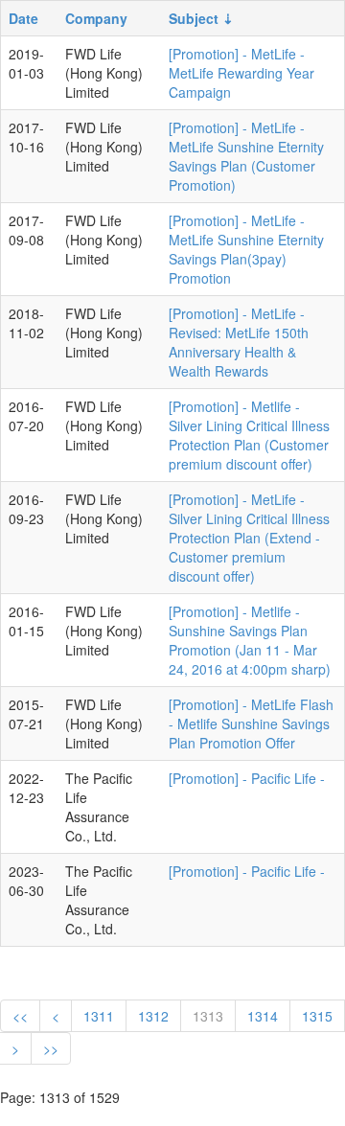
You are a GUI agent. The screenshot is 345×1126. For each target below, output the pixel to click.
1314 (262, 1015)
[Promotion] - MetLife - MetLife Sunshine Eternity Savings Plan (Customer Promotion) (246, 156)
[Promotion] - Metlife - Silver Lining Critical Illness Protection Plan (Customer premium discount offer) (249, 435)
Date (23, 18)
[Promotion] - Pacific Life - (247, 778)
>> (50, 1048)
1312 (153, 1015)
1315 (317, 1015)
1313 (208, 1015)
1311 (98, 1015)
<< (20, 1015)
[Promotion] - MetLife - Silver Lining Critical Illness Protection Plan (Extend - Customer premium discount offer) (249, 538)
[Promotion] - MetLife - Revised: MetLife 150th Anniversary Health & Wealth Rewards (239, 342)
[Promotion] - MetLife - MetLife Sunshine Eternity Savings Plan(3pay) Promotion (246, 249)
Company (96, 18)
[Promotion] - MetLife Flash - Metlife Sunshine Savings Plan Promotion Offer (251, 723)
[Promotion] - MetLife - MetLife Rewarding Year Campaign (241, 73)
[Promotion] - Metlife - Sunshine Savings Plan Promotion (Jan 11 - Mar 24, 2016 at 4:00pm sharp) (250, 640)
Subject (193, 18)
